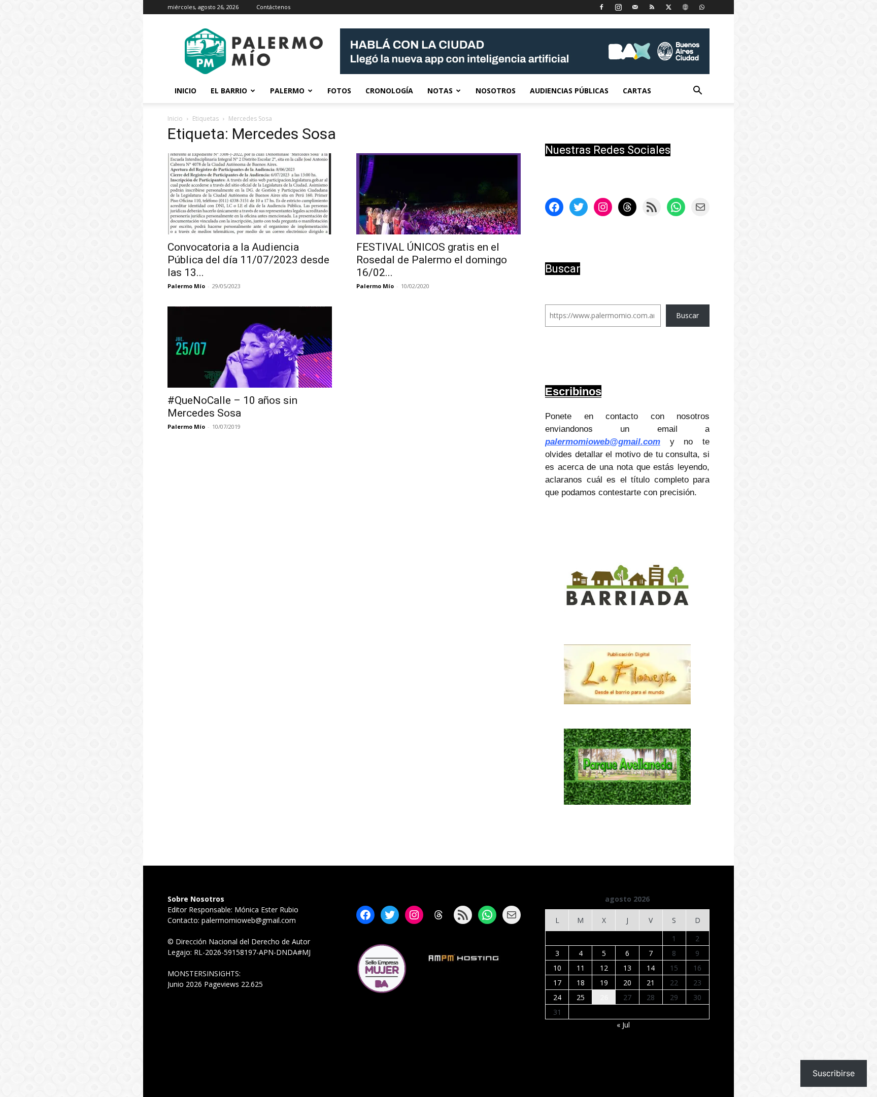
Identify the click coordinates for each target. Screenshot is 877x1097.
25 (581, 997)
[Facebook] (601, 7)
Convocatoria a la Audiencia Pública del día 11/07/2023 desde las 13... (248, 260)
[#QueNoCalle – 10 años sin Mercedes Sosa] (249, 347)
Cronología (389, 90)
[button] (697, 91)
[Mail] (635, 7)
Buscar (687, 315)
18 (581, 982)
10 (557, 968)
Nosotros (496, 90)
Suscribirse (834, 1073)
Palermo (287, 90)
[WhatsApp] (702, 7)
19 (604, 982)
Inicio (185, 90)
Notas (440, 90)
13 (627, 968)
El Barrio (229, 90)
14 (651, 968)
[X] (668, 7)
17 (557, 982)
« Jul (623, 1025)
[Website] (685, 7)
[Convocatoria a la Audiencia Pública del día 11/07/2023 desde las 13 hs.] (249, 193)
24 (557, 997)
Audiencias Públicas (569, 90)
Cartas (637, 90)
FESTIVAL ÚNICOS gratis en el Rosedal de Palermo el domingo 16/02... (431, 260)
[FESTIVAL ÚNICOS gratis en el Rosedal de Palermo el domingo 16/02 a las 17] (438, 193)
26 (604, 997)
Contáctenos (273, 7)
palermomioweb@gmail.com (602, 442)
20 (627, 982)
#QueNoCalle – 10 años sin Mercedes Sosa (232, 406)
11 (581, 968)
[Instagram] (618, 7)
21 (651, 982)
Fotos (339, 90)
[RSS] (651, 7)
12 (604, 968)
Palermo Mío (186, 286)
